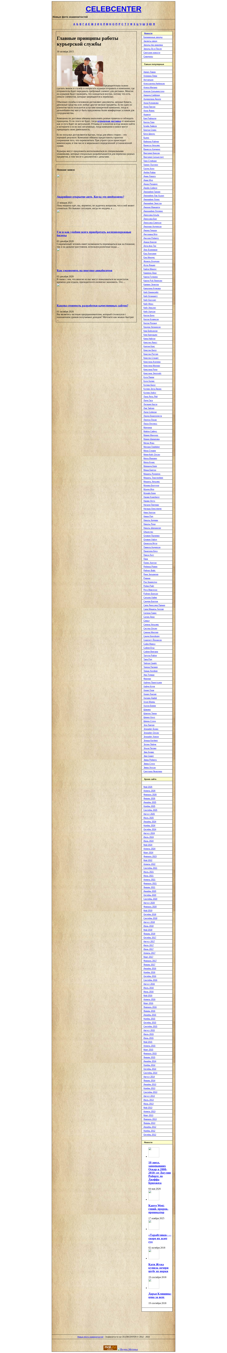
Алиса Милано (150, 87)
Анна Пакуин (149, 107)
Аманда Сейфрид (151, 95)
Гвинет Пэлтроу (150, 165)
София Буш (148, 648)
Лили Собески (150, 412)
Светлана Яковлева (152, 771)
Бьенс (146, 137)
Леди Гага (148, 400)
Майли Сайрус (150, 431)
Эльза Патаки (149, 748)
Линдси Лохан (150, 420)
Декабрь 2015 (149, 1015)
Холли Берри (149, 706)
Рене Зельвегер (150, 574)
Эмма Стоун (149, 764)
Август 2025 (149, 814)
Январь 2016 (149, 1011)
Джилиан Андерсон (152, 226)
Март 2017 (148, 957)
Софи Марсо (149, 644)
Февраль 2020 (150, 907)
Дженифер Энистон (152, 203)
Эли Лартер (148, 725)
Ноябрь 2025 (149, 806)
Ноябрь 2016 (149, 972)
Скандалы (148, 56)
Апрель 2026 (149, 791)
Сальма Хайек (150, 597)
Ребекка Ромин (150, 566)
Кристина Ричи (150, 369)
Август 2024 (149, 833)
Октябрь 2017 (149, 937)
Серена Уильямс (151, 624)
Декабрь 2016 (149, 968)
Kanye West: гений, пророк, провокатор (158, 1209)
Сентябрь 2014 (150, 1073)
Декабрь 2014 (149, 1061)
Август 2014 (149, 1077)
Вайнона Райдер (151, 141)
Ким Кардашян (150, 335)
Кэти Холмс (149, 381)
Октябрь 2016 (149, 976)
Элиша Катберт (150, 740)
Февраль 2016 (150, 1007)
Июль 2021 (148, 872)
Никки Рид (148, 516)
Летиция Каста (150, 404)
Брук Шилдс (149, 134)
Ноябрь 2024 (149, 825)
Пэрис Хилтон (150, 563)
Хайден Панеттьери (152, 682)
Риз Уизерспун (150, 582)
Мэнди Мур (148, 489)
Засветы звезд (150, 41)
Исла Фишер (149, 265)
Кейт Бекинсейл (150, 292)
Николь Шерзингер (152, 528)
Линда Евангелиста (152, 416)
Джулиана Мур (150, 234)
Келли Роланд (150, 323)
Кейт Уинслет (149, 308)
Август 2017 (149, 941)
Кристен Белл (150, 350)
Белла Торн (148, 122)
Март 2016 (148, 1003)
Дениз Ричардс (150, 184)
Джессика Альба (151, 215)
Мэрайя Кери (149, 493)
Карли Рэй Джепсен (152, 280)
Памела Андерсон (151, 547)
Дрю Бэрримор (150, 250)
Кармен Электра (151, 284)
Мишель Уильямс (151, 481)
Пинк (145, 559)
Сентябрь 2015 (150, 1026)
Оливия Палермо (151, 536)
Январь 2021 (149, 887)
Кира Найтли (149, 338)
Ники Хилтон (149, 512)
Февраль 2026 (150, 794)
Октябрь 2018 (149, 914)
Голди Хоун (148, 168)
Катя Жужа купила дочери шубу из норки (158, 1268)
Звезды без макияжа (153, 45)
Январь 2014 (149, 1080)
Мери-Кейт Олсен (151, 454)
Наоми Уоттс (149, 501)
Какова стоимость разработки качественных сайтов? (92, 305)
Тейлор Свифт (150, 663)
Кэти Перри (148, 377)
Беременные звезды (152, 37)
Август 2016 (149, 984)
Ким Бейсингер (150, 331)
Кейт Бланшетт (150, 296)
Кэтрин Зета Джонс (152, 389)
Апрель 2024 (149, 849)
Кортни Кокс (149, 346)
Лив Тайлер (148, 408)
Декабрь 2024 (149, 821)
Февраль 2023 (150, 856)
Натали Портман (151, 505)
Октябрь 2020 (149, 895)
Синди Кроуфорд (151, 636)
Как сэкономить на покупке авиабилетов (84, 270)
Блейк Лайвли (150, 126)
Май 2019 (147, 910)
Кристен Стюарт (151, 358)
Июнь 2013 (148, 1104)
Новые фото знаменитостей (90, 1337)
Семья (146, 621)
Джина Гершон (150, 230)
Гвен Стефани (150, 161)
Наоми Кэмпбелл (151, 497)
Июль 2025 (148, 818)
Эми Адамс (148, 752)
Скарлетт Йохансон (152, 640)
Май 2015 (147, 1042)
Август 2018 (149, 922)
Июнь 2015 (148, 1038)
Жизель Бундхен (151, 261)
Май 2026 (147, 787)
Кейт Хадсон (149, 311)
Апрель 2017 (149, 953)
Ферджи (147, 679)
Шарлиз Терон (150, 713)
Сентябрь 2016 (150, 980)
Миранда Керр (150, 466)
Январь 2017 (149, 964)
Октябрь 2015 (149, 1022)
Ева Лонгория (149, 253)
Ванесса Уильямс (151, 145)
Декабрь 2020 (149, 891)
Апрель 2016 (149, 999)
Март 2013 (148, 1115)
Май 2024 (147, 845)
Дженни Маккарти (151, 207)
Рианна (146, 578)
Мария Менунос (150, 435)
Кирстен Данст (150, 342)
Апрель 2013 (149, 1111)
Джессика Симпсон (152, 223)
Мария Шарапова (151, 439)
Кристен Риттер (150, 354)
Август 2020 (149, 903)
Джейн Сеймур (150, 188)
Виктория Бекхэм (151, 153)
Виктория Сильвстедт (153, 157)
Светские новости (151, 52)
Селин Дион (149, 617)
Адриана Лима (150, 76)
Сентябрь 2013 (150, 1092)
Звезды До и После (152, 49)
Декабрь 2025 (149, 802)
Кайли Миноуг (150, 269)
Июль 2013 (148, 1100)
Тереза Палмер (150, 667)
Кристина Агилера (151, 362)
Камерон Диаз (150, 273)
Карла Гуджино (150, 277)
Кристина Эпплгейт (152, 373)
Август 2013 (149, 1096)
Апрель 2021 (149, 879)
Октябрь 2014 (149, 1069)
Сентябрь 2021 (150, 868)
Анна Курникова (150, 103)
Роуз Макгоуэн (150, 590)
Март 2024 (148, 852)
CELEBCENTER (113, 9)
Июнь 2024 (148, 841)
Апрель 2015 (149, 1046)
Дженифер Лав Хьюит (153, 195)
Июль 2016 (148, 988)
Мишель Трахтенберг (153, 478)
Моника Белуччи (151, 485)
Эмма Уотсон (149, 767)
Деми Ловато (149, 176)
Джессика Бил (150, 219)
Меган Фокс (148, 443)
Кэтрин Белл (149, 385)
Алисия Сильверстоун (153, 91)
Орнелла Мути (150, 543)
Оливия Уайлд (150, 539)
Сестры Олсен (150, 628)
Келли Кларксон (151, 319)
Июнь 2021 (148, 876)
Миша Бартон (149, 470)
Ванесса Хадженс (151, 149)
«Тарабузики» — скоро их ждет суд (159, 1238)
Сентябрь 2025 (150, 810)
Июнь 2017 (148, 949)
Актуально (148, 80)
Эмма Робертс (150, 760)
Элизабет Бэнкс (150, 729)
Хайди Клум (149, 686)
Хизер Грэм (148, 690)
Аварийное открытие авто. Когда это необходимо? (90, 196)
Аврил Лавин (149, 72)
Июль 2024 (148, 837)
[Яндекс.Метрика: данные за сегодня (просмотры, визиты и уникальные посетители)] (128, 1349)
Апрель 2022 (149, 864)
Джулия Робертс (151, 238)
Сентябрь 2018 (150, 918)
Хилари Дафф (150, 698)
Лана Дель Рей (150, 396)
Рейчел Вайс (149, 570)
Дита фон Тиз (149, 246)
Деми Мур (148, 180)
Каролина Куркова (152, 288)
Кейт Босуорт (149, 300)
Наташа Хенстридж (152, 508)
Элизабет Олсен (151, 733)
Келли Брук (148, 315)
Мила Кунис (149, 462)
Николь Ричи (149, 524)
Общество (148, 532)
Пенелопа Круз (150, 551)
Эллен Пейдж (149, 744)
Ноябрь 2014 (149, 1065)
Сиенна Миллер (150, 632)
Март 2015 (148, 1049)
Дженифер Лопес (151, 199)
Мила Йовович (150, 458)
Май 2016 (147, 995)
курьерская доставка (109, 121)
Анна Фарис (149, 110)
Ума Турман (148, 675)
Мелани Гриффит (151, 447)
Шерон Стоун (149, 721)
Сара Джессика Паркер (154, 605)
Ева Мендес (149, 257)
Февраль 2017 (150, 961)
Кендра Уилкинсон (152, 327)
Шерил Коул (149, 717)
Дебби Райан (149, 172)
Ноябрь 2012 (149, 1131)
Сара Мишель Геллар (153, 609)
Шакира (147, 709)
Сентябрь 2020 (150, 899)
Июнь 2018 (148, 926)
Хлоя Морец (149, 702)
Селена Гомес (150, 613)
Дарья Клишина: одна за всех (159, 1295)
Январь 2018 (149, 934)
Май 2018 (147, 930)
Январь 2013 (149, 1123)
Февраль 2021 (150, 883)
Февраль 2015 (150, 1053)
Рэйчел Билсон (150, 593)
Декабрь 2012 (149, 1127)
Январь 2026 (149, 798)
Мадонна (147, 427)
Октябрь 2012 (149, 1135)
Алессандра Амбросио (154, 83)
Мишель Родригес (151, 474)
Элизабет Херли (151, 736)
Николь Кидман (150, 520)
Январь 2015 (149, 1057)
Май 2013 (147, 1107)
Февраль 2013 (150, 1119)
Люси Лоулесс (150, 423)
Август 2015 (149, 1030)
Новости (148, 33)
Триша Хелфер (150, 671)
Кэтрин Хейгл (149, 393)
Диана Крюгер (150, 242)
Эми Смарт (148, 756)
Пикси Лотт (148, 555)
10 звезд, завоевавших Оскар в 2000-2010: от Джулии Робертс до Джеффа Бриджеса (159, 1173)
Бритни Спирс (149, 130)
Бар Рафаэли (149, 118)
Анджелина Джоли (152, 99)
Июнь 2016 (148, 992)
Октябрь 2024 (149, 829)
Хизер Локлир (149, 694)
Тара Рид (147, 659)
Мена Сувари (149, 451)
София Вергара (150, 651)
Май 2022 (147, 860)
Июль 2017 (148, 945)
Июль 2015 (148, 1034)
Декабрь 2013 (149, 1084)
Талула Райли (150, 655)
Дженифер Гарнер (151, 192)
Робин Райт (148, 586)
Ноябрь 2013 (149, 1088)
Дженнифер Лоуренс (153, 211)
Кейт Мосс (148, 304)
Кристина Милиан (151, 365)
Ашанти (147, 114)
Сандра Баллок (150, 601)
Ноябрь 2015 (149, 1019)
